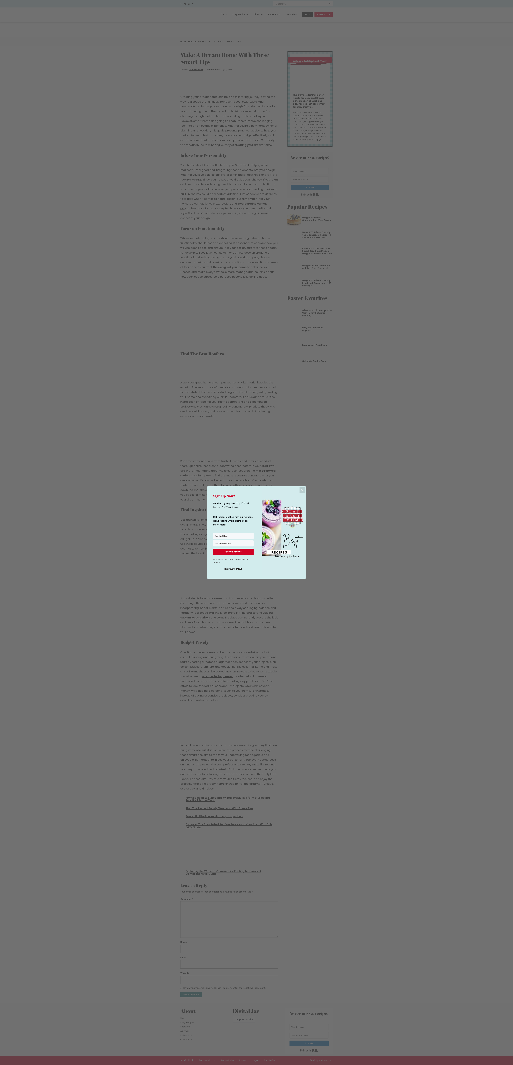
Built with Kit (233, 569)
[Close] (302, 490)
